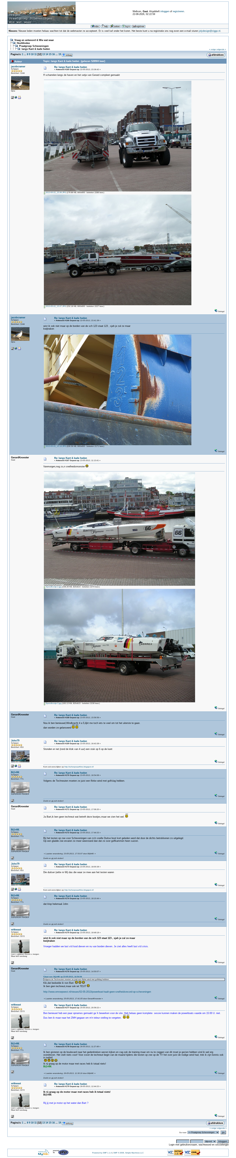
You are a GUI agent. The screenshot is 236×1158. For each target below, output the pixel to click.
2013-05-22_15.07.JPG (55, 306)
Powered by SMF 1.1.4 (102, 1153)
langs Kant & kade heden (36, 49)
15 (50, 54)
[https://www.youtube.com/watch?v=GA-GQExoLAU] (15, 98)
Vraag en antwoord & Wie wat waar (34, 40)
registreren (178, 11)
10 (32, 54)
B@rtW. (15, 772)
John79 (15, 740)
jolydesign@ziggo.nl (209, 31)
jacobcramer (18, 66)
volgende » (221, 49)
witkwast (16, 929)
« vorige (212, 49)
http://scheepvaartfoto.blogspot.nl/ (79, 767)
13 (43, 54)
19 (59, 54)
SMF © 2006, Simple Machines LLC (128, 1153)
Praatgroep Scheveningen (34, 46)
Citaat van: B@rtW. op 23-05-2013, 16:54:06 (62, 977)
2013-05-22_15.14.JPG (55, 446)
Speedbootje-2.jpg (53, 587)
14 (47, 54)
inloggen (164, 11)
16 (53, 54)
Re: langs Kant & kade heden (70, 67)
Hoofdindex (23, 43)
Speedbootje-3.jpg (53, 703)
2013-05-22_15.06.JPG (55, 192)
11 (35, 54)
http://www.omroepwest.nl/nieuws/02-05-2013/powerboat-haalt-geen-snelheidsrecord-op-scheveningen (97, 991)
